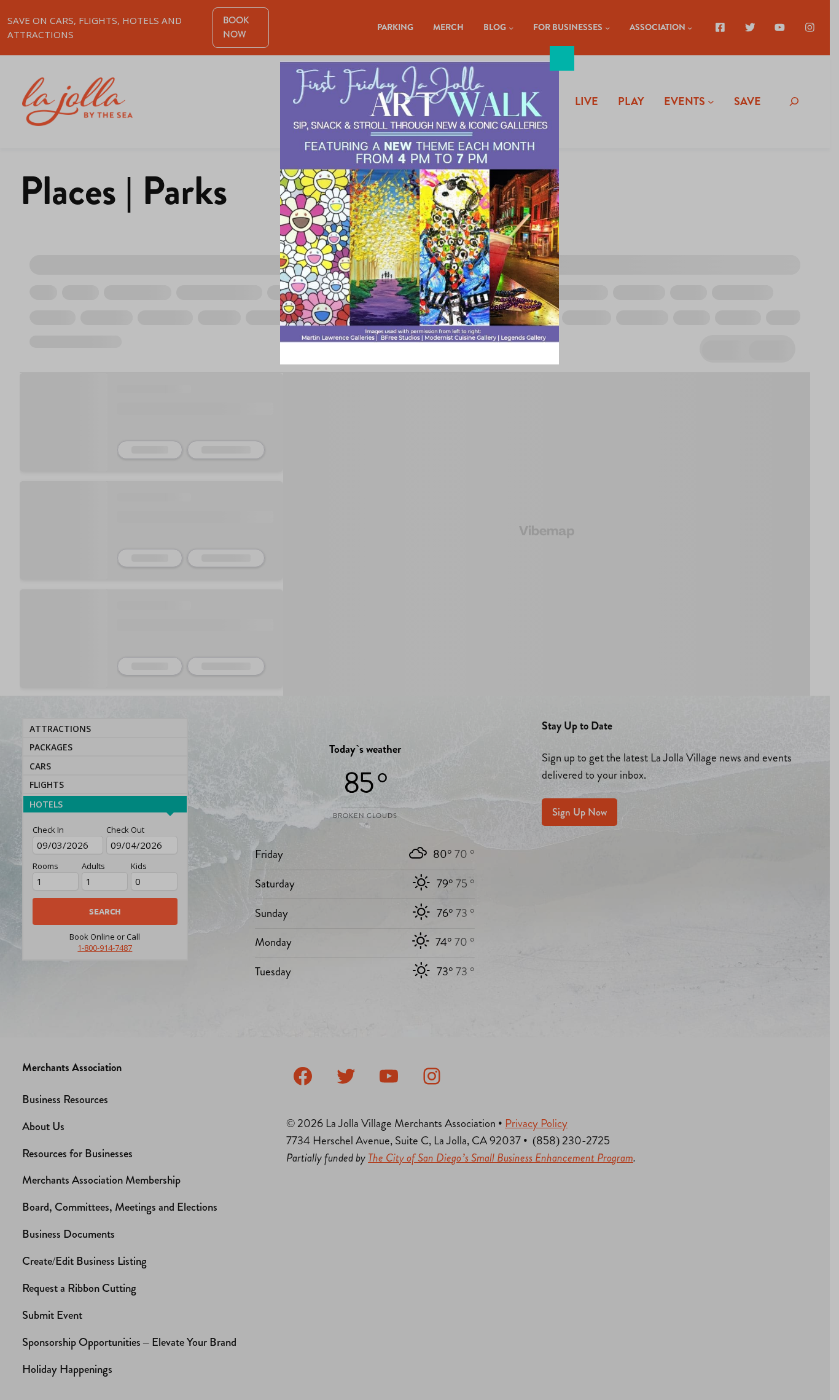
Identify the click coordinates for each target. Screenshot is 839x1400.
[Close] (562, 58)
